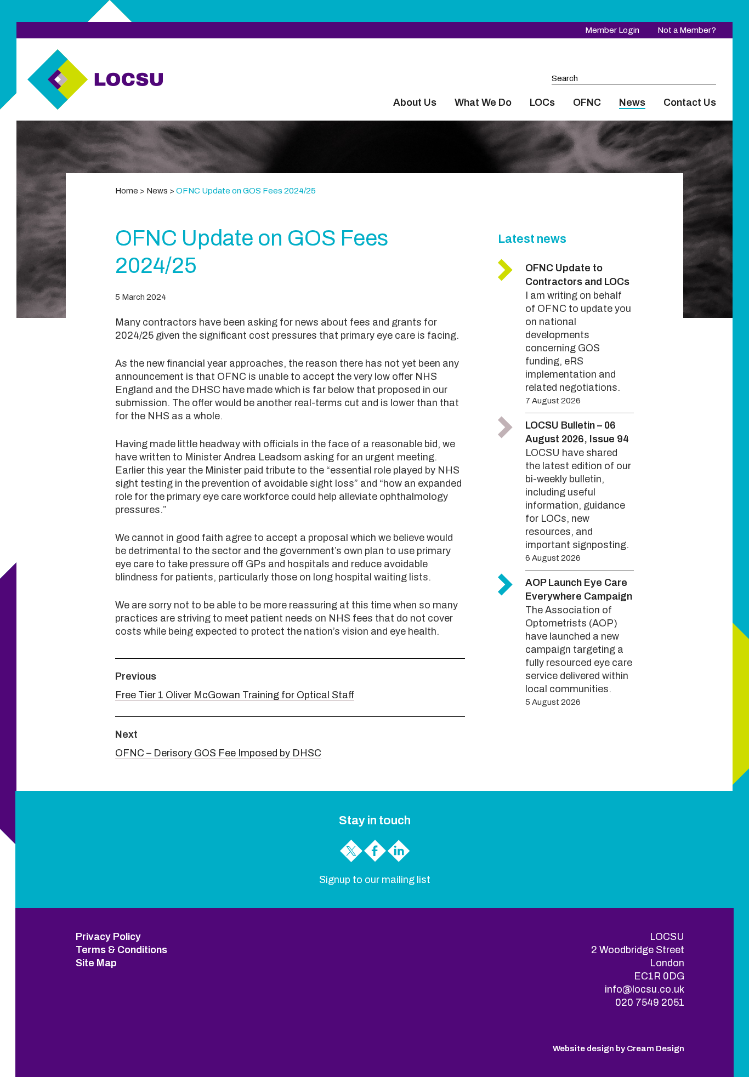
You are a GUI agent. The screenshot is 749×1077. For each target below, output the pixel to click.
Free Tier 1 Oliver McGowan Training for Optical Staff (234, 694)
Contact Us (689, 102)
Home (126, 190)
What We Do (483, 102)
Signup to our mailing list (374, 879)
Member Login (612, 30)
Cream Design (655, 1048)
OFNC (587, 102)
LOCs (542, 102)
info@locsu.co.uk (644, 989)
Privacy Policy (108, 936)
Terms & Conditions (121, 949)
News (632, 102)
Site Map (96, 963)
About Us (414, 102)
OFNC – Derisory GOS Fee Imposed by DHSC (218, 753)
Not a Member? (686, 30)
